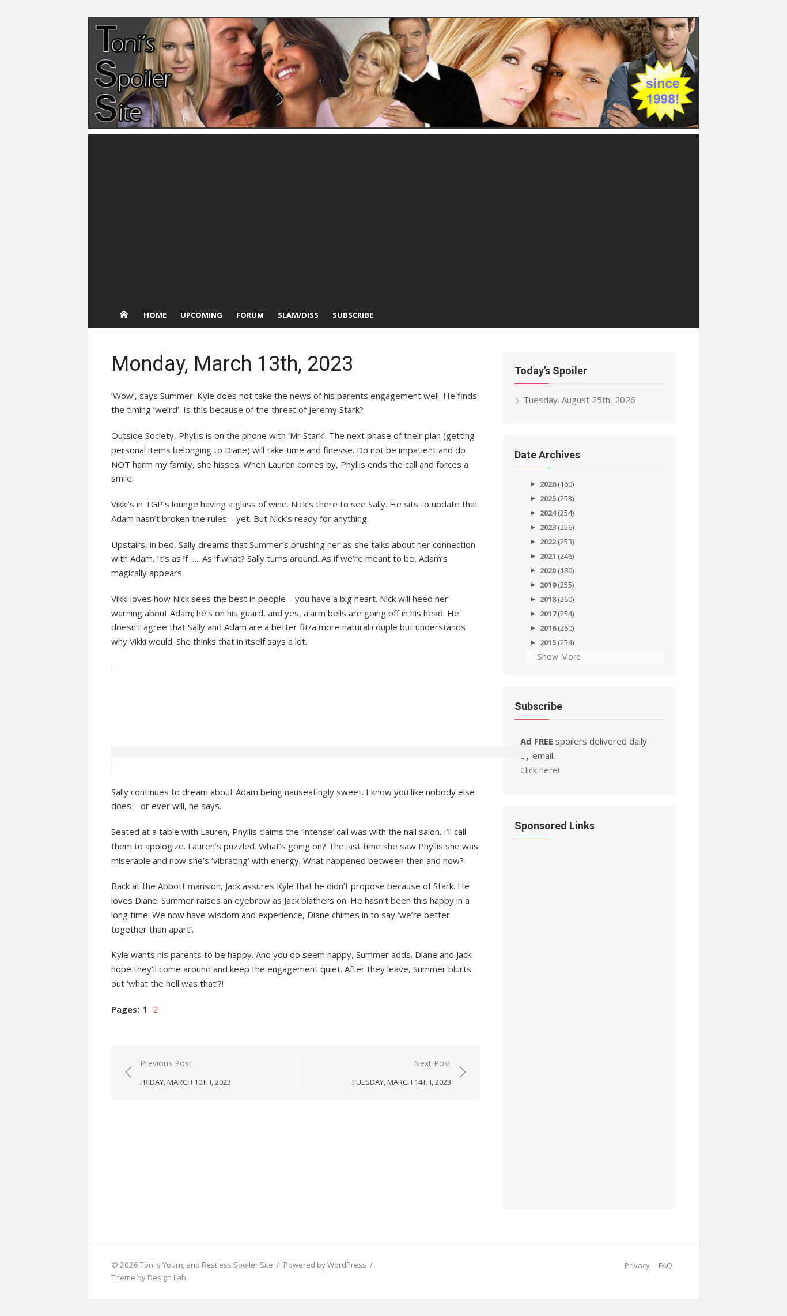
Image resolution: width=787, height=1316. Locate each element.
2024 (548, 512)
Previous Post (185, 1072)
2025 (548, 498)
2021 (548, 556)
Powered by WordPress (324, 1264)
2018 (548, 599)
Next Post (401, 1072)
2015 (548, 642)
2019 (548, 585)
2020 (548, 570)
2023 (548, 527)
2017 (548, 613)
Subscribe (352, 315)
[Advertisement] (393, 215)
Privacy (637, 1265)
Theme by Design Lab (148, 1277)
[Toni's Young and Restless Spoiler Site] (393, 73)
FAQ (665, 1265)
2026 (548, 484)
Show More (559, 656)
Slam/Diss (298, 315)
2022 (548, 541)
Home (155, 315)
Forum (250, 315)
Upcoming (201, 315)
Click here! (539, 770)
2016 (548, 628)
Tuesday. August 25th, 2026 (579, 399)
